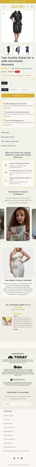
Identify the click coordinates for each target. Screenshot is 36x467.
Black (5, 90)
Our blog (6, 419)
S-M (4, 83)
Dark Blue (15, 90)
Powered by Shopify (23, 465)
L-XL (12, 83)
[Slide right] (34, 51)
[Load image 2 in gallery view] (18, 50)
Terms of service (9, 427)
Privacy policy (7, 435)
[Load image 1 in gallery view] (8, 50)
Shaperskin (15, 465)
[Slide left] (2, 51)
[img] (18, 307)
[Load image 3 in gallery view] (27, 50)
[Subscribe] (30, 404)
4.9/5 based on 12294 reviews (21, 68)
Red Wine (26, 90)
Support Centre (8, 416)
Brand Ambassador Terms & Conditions (16, 451)
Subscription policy (9, 447)
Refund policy (7, 423)
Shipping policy (8, 431)
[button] (3, 7)
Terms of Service (9, 439)
